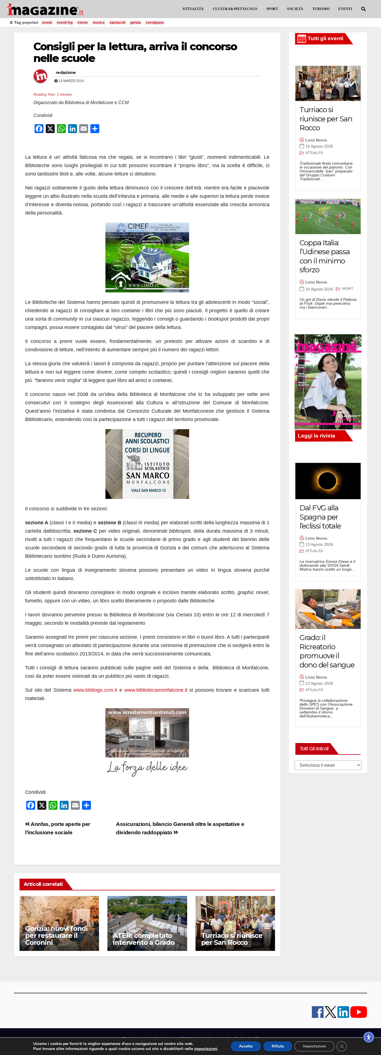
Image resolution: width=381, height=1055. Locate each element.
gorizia (135, 23)
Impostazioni (314, 1046)
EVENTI (345, 9)
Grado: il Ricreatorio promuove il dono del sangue (327, 651)
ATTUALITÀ (193, 9)
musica (99, 23)
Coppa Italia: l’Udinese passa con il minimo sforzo (325, 256)
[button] (363, 9)
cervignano (155, 23)
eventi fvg (65, 23)
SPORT (272, 9)
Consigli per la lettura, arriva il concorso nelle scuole (135, 52)
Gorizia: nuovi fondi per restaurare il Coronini (56, 935)
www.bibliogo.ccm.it (95, 690)
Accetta (246, 1046)
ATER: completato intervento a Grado (143, 938)
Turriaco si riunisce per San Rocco (231, 938)
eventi (47, 23)
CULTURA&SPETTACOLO (235, 9)
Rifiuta (278, 1046)
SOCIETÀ (295, 9)
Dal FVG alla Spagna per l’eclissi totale (320, 516)
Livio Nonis (316, 140)
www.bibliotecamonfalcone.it (155, 690)
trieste (83, 23)
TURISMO (321, 9)
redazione (66, 72)
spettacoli (117, 23)
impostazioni (205, 1048)
